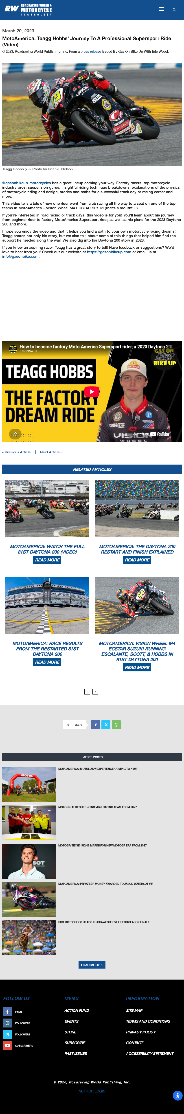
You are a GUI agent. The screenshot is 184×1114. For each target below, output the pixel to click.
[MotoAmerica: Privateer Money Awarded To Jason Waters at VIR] (29, 899)
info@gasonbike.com (20, 256)
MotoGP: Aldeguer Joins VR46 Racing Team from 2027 (97, 807)
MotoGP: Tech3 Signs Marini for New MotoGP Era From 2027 (102, 845)
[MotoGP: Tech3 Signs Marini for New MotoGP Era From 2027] (29, 861)
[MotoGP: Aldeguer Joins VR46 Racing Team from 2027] (29, 822)
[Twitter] (105, 724)
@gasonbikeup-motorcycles (26, 182)
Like (55, 1011)
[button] (161, 9)
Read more (47, 559)
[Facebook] (95, 724)
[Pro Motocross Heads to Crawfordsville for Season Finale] (29, 937)
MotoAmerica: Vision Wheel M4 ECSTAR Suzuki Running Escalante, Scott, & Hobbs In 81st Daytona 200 (137, 651)
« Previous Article (16, 452)
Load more (90, 965)
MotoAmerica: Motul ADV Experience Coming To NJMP (98, 768)
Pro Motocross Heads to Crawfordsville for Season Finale (104, 922)
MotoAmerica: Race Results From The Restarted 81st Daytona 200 (47, 648)
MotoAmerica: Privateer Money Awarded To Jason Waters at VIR (105, 883)
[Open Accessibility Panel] (178, 1096)
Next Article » (51, 452)
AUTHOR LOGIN (92, 1091)
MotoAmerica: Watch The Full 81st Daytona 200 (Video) (47, 549)
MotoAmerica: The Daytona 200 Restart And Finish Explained (137, 549)
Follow (53, 1023)
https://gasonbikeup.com (109, 251)
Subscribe (51, 1045)
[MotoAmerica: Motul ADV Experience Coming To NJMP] (29, 784)
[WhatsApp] (116, 724)
